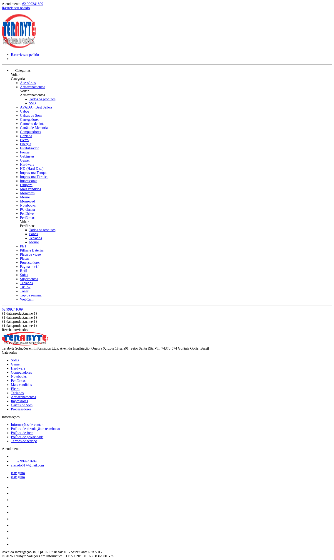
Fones (33, 234)
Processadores (30, 262)
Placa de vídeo (30, 254)
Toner (24, 291)
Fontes (25, 152)
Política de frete (22, 433)
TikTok (25, 287)
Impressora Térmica (34, 177)
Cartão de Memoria (34, 128)
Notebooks (28, 205)
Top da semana (31, 295)
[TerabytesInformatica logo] (19, 47)
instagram (18, 473)
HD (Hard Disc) (31, 168)
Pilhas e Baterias (32, 250)
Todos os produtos (42, 99)
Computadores (30, 132)
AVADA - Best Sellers (36, 107)
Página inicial (29, 267)
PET (23, 246)
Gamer (25, 160)
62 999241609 (32, 4)
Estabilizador (29, 148)
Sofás (24, 275)
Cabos (24, 111)
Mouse (25, 197)
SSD (32, 103)
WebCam (26, 299)
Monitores (27, 193)
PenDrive (27, 213)
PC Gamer (27, 209)
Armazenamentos (32, 87)
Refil (23, 271)
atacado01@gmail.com (27, 465)
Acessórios (28, 83)
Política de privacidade (27, 437)
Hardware (27, 164)
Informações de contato (27, 425)
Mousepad (27, 201)
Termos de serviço (24, 441)
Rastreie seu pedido (16, 8)
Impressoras (28, 181)
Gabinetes (27, 156)
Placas (24, 258)
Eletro (24, 140)
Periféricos (27, 218)
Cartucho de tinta (32, 124)
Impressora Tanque (33, 173)
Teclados (35, 238)
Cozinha (26, 136)
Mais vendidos (30, 189)
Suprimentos (29, 279)
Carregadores (29, 119)
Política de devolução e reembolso (35, 429)
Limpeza (26, 185)
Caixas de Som (31, 115)
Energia (25, 144)
